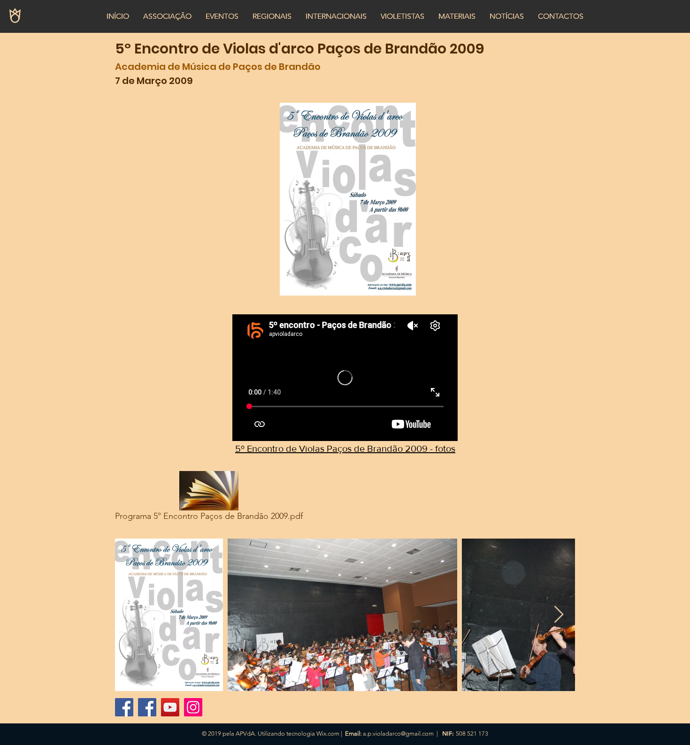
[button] (167, 16)
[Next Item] (558, 615)
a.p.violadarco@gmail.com (398, 733)
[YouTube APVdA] (170, 707)
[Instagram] (193, 707)
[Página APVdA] (147, 707)
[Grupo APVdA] (124, 707)
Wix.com (327, 733)
